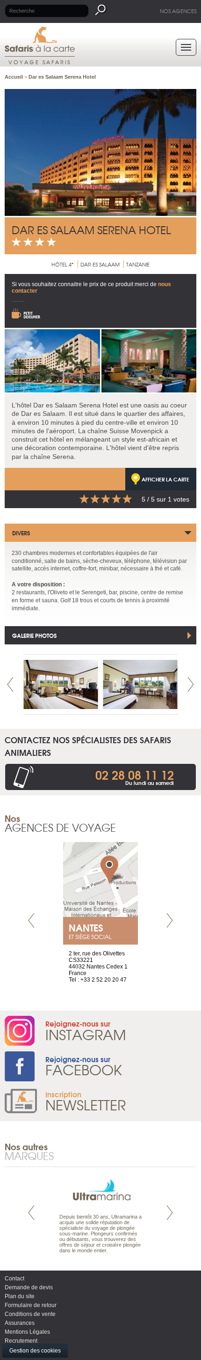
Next (190, 684)
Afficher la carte (165, 479)
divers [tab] (21, 532)
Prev (10, 684)
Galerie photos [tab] (34, 635)
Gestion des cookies (35, 1350)
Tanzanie (138, 264)
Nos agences (178, 11)
